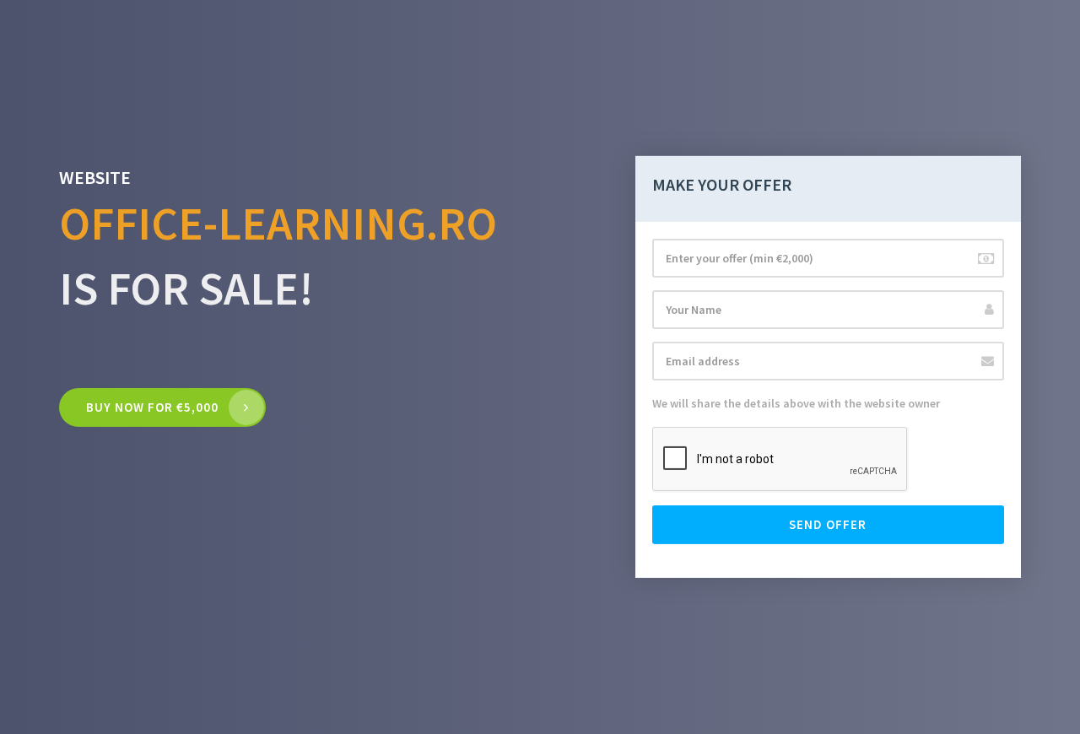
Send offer (828, 524)
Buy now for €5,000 (152, 407)
